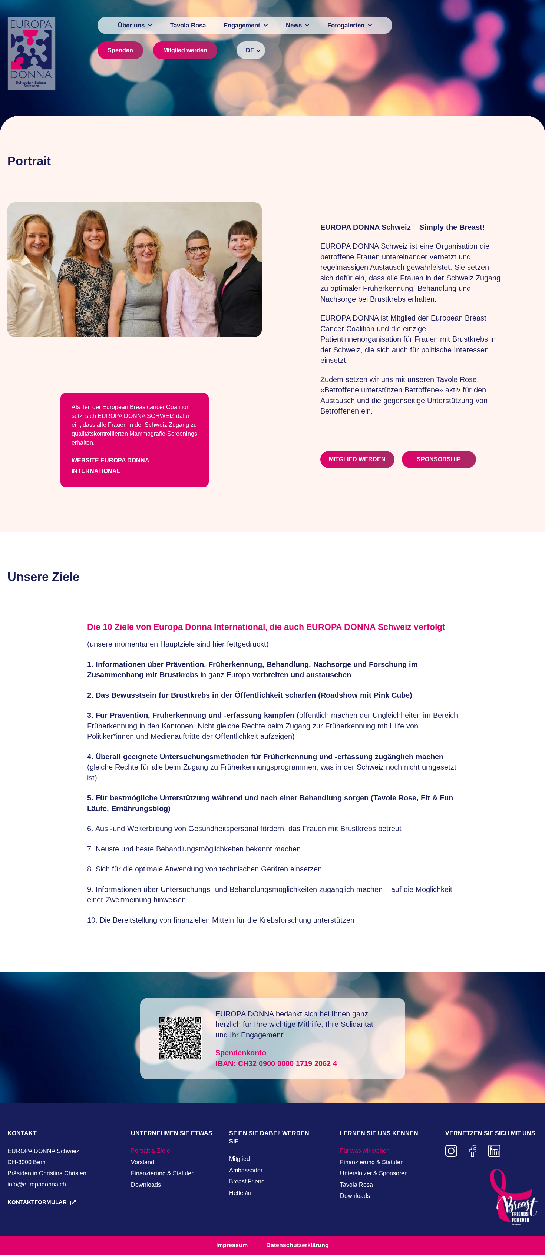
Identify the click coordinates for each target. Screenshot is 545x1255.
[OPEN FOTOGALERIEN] (369, 25)
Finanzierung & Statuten (163, 1173)
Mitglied (239, 1159)
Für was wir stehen (365, 1151)
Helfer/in (240, 1193)
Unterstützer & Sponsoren (374, 1173)
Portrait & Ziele (150, 1151)
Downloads (146, 1185)
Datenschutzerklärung (297, 1245)
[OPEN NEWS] (307, 25)
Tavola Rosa (356, 1185)
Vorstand (142, 1162)
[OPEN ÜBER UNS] (150, 25)
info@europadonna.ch (36, 1184)
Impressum (232, 1245)
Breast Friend (247, 1181)
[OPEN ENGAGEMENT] (265, 25)
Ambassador (245, 1170)
